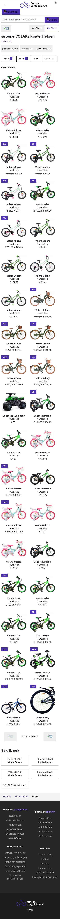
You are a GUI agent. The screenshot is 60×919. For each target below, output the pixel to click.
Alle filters (51, 28)
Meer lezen (6, 41)
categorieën (20, 809)
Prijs (36, 58)
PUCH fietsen (45, 836)
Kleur (23, 58)
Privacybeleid (38, 877)
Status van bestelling (15, 862)
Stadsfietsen (15, 815)
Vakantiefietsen (15, 838)
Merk (8, 58)
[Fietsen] (6, 28)
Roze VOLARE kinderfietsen (15, 760)
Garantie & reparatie (15, 866)
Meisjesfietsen (43, 48)
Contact (45, 859)
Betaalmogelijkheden (15, 871)
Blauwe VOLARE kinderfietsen (45, 760)
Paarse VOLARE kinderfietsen (45, 773)
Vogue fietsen (45, 822)
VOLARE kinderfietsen (15, 785)
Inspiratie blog (45, 854)
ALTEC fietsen (45, 827)
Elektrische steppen (15, 833)
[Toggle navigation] (5, 5)
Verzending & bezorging (15, 857)
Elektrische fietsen (15, 820)
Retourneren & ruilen (15, 853)
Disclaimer (53, 877)
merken (50, 811)
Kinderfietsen (15, 824)
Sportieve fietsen (15, 829)
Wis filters (36, 28)
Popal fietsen (45, 818)
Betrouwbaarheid (45, 872)
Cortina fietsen (45, 831)
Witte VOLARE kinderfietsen (15, 773)
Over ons (45, 863)
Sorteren (49, 58)
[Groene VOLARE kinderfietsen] (50, 736)
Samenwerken (45, 868)
